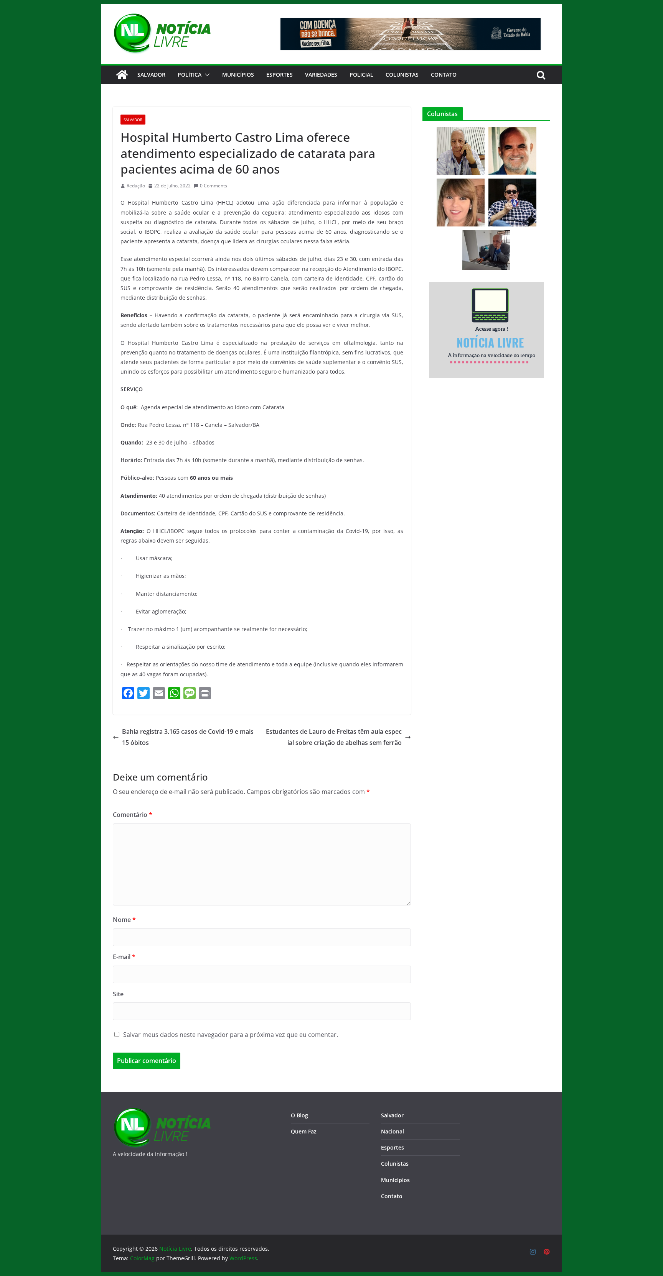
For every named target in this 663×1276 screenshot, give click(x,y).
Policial (361, 74)
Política (189, 74)
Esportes (279, 74)
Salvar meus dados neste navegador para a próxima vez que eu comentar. (230, 1034)
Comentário (132, 814)
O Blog (299, 1115)
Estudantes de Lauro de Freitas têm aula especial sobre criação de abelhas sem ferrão (334, 737)
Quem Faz (304, 1131)
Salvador (151, 74)
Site (118, 994)
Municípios (238, 74)
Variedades (321, 74)
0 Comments (213, 185)
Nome (124, 919)
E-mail (124, 957)
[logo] (162, 1112)
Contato (391, 1196)
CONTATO (444, 74)
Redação (136, 185)
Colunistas (402, 74)
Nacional (392, 1131)
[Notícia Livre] (122, 75)
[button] (205, 74)
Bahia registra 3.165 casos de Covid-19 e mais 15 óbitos (188, 737)
